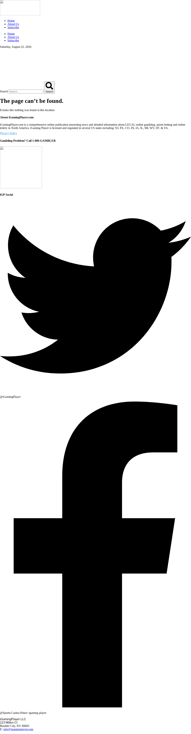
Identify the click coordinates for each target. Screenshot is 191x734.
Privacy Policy (8, 133)
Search (4, 91)
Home (11, 20)
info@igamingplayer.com (18, 729)
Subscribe (13, 27)
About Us (13, 24)
